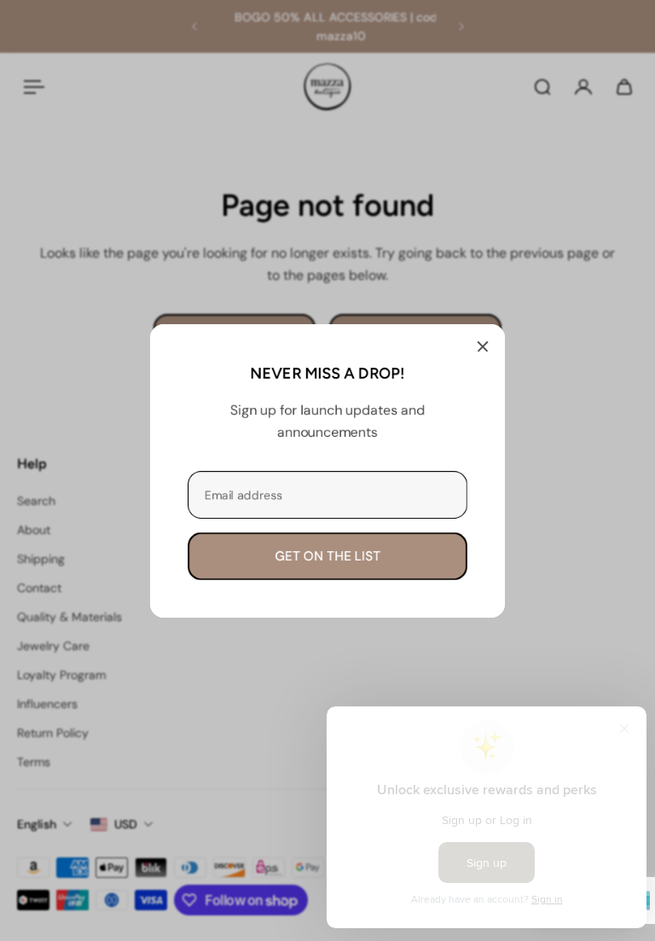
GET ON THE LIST (327, 555)
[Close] (482, 346)
